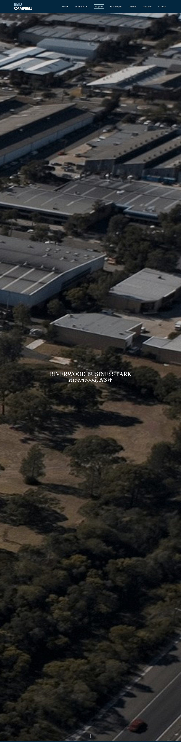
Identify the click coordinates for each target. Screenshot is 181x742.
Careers (132, 6)
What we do (81, 6)
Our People (116, 6)
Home (65, 6)
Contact (162, 6)
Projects (99, 6)
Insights (147, 6)
